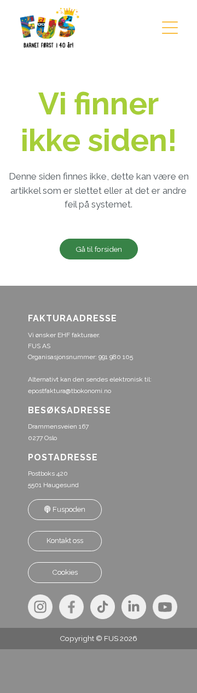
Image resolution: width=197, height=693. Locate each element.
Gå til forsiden (99, 249)
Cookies (65, 572)
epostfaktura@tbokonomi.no (69, 391)
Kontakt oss (65, 540)
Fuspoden (68, 509)
